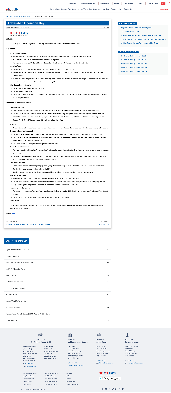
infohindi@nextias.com (76, 365)
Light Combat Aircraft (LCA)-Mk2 (17, 250)
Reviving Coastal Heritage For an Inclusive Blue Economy (140, 43)
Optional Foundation (51, 381)
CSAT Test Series (50, 376)
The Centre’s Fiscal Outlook (130, 31)
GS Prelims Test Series (51, 373)
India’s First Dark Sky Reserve (16, 269)
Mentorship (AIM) (28, 378)
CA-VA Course (27, 381)
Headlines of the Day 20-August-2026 (134, 67)
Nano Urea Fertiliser (13, 307)
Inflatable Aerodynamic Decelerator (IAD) (20, 263)
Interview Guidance (51, 384)
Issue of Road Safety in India (16, 301)
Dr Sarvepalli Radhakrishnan (16, 288)
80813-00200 (29, 363)
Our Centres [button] (129, 3)
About (57, 9)
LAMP (141, 3)
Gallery (119, 9)
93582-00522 (102, 360)
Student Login (164, 9)
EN (163, 3)
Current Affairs (83, 9)
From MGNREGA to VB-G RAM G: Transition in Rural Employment (143, 39)
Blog (103, 9)
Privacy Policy (70, 381)
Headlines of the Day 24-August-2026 (134, 56)
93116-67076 (73, 363)
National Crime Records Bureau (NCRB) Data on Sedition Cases (28, 224)
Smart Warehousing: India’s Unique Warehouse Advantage (141, 35)
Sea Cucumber (11, 275)
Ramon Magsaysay (13, 256)
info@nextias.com (30, 366)
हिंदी (169, 3)
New (107, 9)
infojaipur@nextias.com (105, 363)
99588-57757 (131, 360)
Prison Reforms (103, 224)
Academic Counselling (88, 3)
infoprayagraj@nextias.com (135, 363)
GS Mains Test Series (51, 378)
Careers (68, 378)
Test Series (72, 9)
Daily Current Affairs (17, 16)
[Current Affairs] (10, 9)
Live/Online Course (29, 376)
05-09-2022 (29, 16)
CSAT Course (27, 384)
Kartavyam (72, 3)
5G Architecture (11, 295)
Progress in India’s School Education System (136, 28)
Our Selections (104, 3)
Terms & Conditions (72, 384)
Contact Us (128, 9)
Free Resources (94, 9)
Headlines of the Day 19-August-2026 (134, 71)
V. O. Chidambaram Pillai (14, 282)
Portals (113, 9)
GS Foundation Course (30, 373)
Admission (117, 3)
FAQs (68, 376)
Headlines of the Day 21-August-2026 (134, 64)
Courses (64, 9)
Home (52, 9)
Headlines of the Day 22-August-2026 (134, 60)
